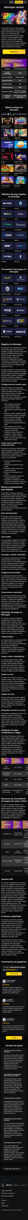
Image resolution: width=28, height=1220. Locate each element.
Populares (4, 114)
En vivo (11, 114)
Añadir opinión (14, 973)
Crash (16, 114)
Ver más (14, 1037)
